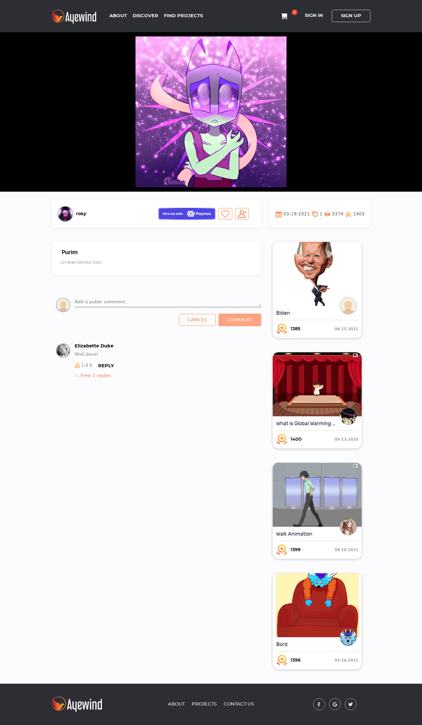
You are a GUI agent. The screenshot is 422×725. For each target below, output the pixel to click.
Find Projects (183, 15)
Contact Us (239, 704)
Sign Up (351, 15)
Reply (106, 366)
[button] (355, 213)
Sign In (314, 15)
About (118, 15)
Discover (145, 15)
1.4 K (86, 365)
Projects (204, 704)
